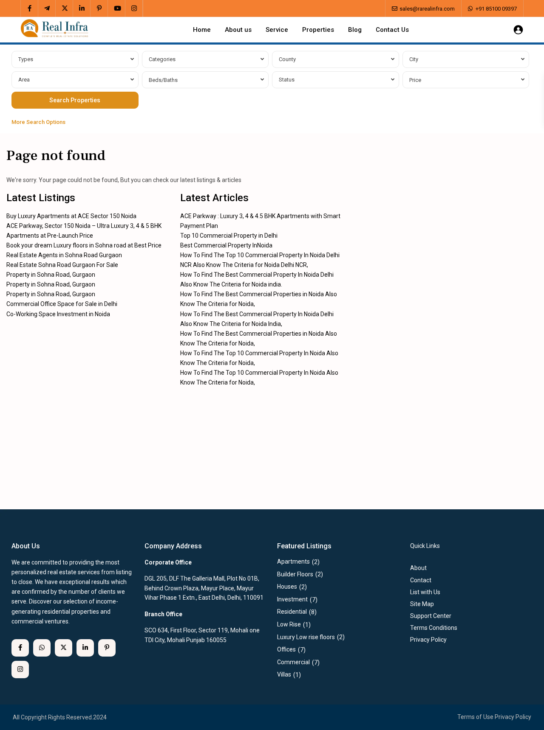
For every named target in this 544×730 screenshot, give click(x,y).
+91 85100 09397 (496, 9)
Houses (287, 586)
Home (202, 30)
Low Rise (289, 624)
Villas (284, 674)
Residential (292, 611)
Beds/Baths (163, 80)
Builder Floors (295, 574)
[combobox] (75, 59)
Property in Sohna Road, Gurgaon (50, 274)
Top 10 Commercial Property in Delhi (229, 235)
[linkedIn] (82, 8)
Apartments (293, 561)
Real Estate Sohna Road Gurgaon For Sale (62, 264)
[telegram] (47, 8)
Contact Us (392, 30)
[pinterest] (99, 8)
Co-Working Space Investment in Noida (58, 314)
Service (277, 30)
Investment (292, 599)
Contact (420, 580)
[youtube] (116, 8)
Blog (355, 30)
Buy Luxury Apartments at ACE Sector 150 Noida (71, 216)
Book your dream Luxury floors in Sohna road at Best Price (84, 245)
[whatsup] (42, 648)
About (418, 567)
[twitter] (64, 8)
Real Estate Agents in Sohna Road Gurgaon (64, 255)
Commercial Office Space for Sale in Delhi (61, 303)
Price (415, 80)
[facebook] (29, 8)
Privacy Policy (513, 716)
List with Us (425, 592)
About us (238, 30)
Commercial (293, 662)
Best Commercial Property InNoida (226, 245)
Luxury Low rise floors (306, 637)
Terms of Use (475, 716)
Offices (286, 649)
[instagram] (134, 8)
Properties (318, 30)
